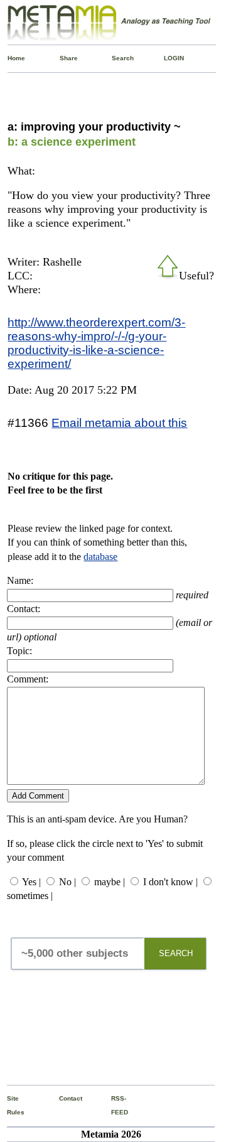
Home (10, 58)
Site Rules (9, 1105)
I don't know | (170, 881)
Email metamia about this (119, 422)
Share (62, 58)
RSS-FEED (113, 1105)
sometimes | (30, 895)
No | (67, 881)
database (100, 556)
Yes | (31, 881)
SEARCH (176, 953)
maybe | (109, 881)
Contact (61, 1098)
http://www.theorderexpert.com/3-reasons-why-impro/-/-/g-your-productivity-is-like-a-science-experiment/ (96, 342)
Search (114, 58)
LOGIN (166, 58)
